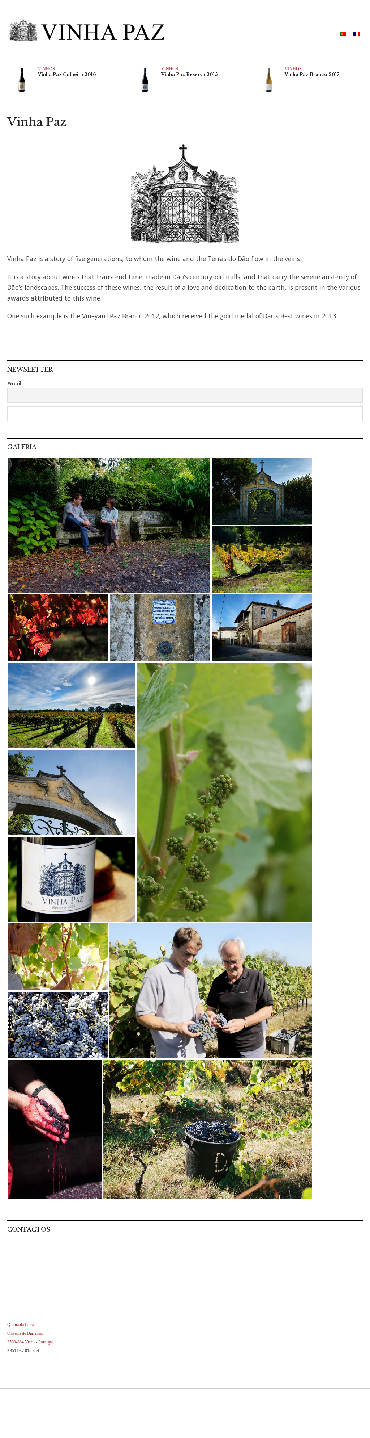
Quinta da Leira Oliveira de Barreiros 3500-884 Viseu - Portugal (30, 1333)
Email (14, 383)
